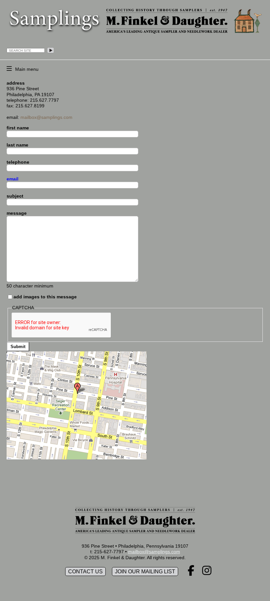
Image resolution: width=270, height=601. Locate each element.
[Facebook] (191, 572)
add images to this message (45, 296)
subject (15, 196)
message (17, 213)
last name (17, 145)
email (12, 178)
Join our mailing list (145, 571)
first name (18, 127)
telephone (18, 162)
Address (16, 83)
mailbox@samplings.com (46, 117)
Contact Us (85, 571)
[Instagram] (206, 572)
